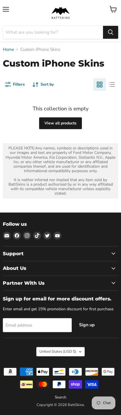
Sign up (87, 325)
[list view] (112, 84)
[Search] (110, 32)
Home (8, 49)
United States (57, 351)
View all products (60, 123)
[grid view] (99, 84)
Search (60, 397)
